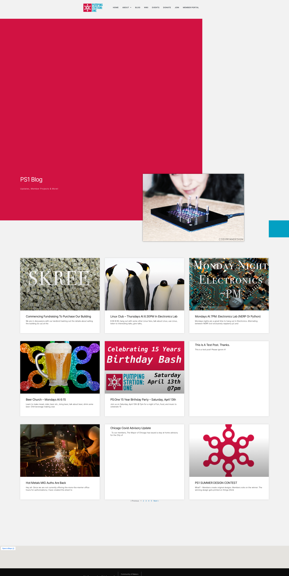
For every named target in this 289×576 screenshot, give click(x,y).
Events (155, 7)
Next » (156, 501)
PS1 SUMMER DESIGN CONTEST (216, 482)
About (125, 7)
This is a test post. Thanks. (212, 345)
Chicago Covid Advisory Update (130, 428)
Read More (30, 327)
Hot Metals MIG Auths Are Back (46, 482)
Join (177, 7)
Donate (167, 7)
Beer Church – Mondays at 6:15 (46, 399)
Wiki (146, 7)
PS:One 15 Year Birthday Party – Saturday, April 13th (143, 399)
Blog (137, 7)
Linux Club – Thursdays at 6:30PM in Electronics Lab (143, 316)
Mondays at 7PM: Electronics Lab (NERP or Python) (228, 316)
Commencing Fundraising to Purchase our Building (58, 316)
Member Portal (191, 7)
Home (116, 7)
